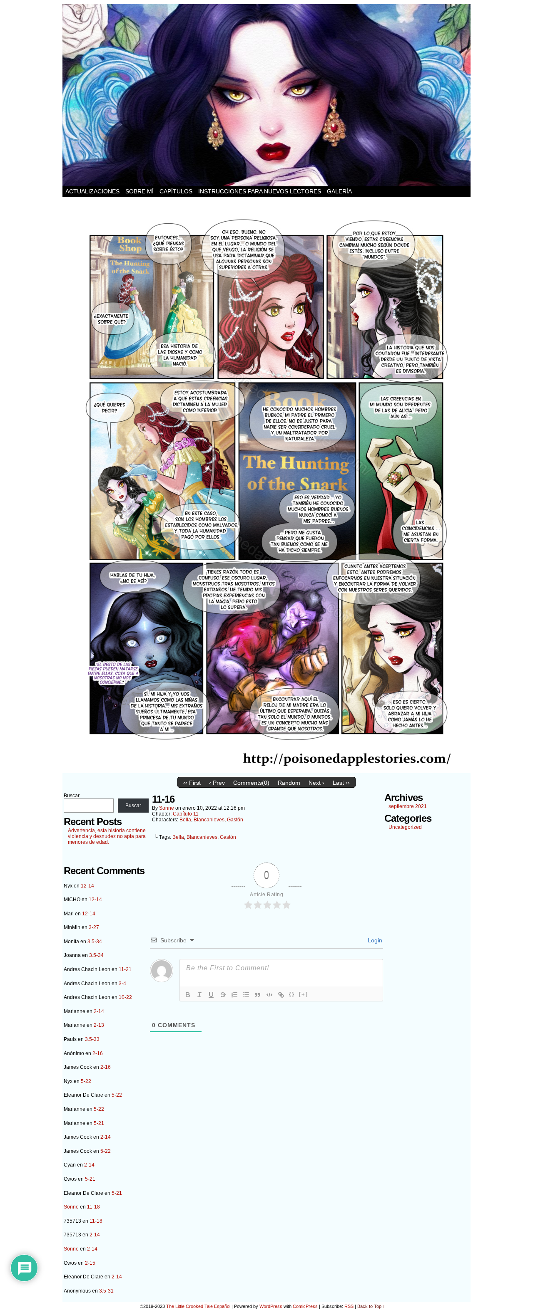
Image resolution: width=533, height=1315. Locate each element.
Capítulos (175, 191)
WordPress (270, 1306)
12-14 (87, 886)
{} (292, 994)
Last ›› (341, 782)
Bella (185, 820)
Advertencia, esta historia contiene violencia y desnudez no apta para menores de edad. (107, 836)
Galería (339, 191)
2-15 (90, 1263)
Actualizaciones (92, 191)
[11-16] (266, 771)
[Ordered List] (234, 995)
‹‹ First (192, 782)
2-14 (99, 1011)
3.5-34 (94, 941)
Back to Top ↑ (371, 1306)
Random (289, 782)
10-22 (125, 997)
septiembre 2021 (408, 806)
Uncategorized (405, 827)
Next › (316, 782)
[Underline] (211, 995)
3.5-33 (92, 1039)
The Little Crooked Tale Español (198, 1306)
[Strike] (223, 995)
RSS (349, 1306)
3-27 (94, 927)
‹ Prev (217, 782)
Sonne (71, 1207)
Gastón (235, 820)
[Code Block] (269, 995)
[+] (303, 994)
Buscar (72, 795)
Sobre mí (139, 191)
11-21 (125, 969)
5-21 (99, 1123)
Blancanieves (209, 820)
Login (374, 940)
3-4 (122, 983)
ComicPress (305, 1306)
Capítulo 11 (186, 814)
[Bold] (188, 995)
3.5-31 (106, 1291)
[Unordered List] (246, 995)
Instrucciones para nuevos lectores (259, 191)
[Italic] (199, 995)
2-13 (99, 1025)
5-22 (86, 1081)
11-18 (93, 1207)
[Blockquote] (258, 995)
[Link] (281, 995)
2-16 (97, 1053)
